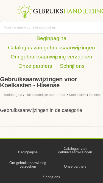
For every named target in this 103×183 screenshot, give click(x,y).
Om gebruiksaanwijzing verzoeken (51, 57)
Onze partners (35, 66)
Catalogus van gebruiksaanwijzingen (51, 47)
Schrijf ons (72, 66)
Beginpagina (51, 38)
